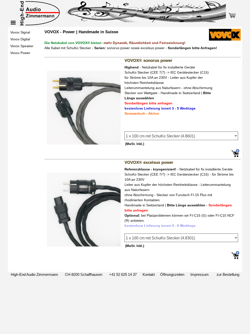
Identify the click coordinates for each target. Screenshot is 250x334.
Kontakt (149, 274)
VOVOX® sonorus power (148, 60)
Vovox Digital (20, 39)
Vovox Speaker (21, 46)
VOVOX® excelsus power (149, 162)
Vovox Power (20, 53)
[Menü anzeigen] (13, 22)
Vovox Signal (20, 32)
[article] (142, 107)
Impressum (199, 274)
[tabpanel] (142, 42)
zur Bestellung (228, 274)
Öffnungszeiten (172, 274)
